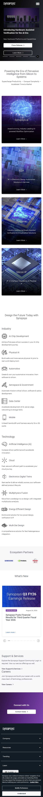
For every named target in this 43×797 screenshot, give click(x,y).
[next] (38, 640)
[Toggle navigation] (37, 4)
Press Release (17, 45)
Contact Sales (20, 712)
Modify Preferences (21, 788)
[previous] (4, 640)
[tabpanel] (21, 30)
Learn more (10, 632)
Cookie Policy (34, 782)
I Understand (21, 793)
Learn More (17, 53)
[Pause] (37, 56)
